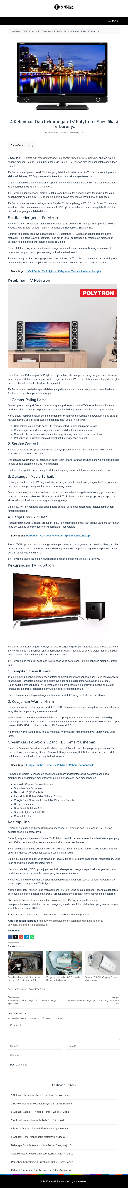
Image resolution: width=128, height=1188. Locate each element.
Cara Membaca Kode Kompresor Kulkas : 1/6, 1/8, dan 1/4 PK (24, 978)
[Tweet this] (15, 937)
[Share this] (10, 937)
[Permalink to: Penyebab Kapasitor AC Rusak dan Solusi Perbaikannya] (64, 963)
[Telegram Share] (26, 937)
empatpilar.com (44, 828)
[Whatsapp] (32, 937)
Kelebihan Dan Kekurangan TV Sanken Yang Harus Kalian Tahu (94, 1000)
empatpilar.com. (58, 1181)
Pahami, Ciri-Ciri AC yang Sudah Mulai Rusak (101, 978)
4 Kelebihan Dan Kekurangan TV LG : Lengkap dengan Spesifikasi (32, 1000)
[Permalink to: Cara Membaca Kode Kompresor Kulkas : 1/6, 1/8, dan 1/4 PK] (25, 963)
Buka (29, 145)
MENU (115, 21)
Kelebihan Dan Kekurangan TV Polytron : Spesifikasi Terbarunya (61, 158)
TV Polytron (41, 989)
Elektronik (21, 989)
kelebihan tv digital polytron (33, 924)
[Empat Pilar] (64, 6)
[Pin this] (21, 937)
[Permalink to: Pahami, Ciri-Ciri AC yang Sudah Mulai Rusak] (102, 963)
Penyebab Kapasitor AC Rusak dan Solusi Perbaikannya (63, 978)
